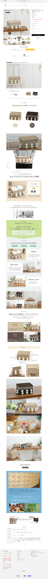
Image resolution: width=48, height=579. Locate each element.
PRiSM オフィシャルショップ (22, 577)
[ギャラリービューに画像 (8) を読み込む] (10, 43)
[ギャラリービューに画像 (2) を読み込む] (10, 38)
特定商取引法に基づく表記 (20, 559)
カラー (32, 27)
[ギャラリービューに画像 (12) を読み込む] (28, 43)
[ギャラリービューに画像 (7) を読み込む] (5, 43)
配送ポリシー (19, 556)
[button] (10, 5)
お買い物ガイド (38, 38)
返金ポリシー (19, 555)
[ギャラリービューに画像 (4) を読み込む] (19, 38)
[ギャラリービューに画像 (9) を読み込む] (14, 43)
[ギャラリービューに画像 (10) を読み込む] (19, 43)
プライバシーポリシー (20, 560)
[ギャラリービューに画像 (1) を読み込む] (5, 38)
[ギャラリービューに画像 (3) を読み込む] (14, 38)
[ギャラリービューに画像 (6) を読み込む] (28, 38)
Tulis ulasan (30, 49)
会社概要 (18, 552)
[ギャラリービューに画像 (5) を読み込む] (23, 38)
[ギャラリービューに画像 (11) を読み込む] (23, 43)
